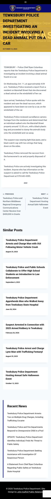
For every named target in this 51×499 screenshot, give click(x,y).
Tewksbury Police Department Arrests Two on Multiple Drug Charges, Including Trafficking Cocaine (25, 417)
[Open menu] (25, 2)
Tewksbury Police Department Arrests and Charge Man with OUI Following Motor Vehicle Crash (23, 244)
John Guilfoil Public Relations (30, 492)
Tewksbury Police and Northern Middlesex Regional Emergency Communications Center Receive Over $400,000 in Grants (12, 204)
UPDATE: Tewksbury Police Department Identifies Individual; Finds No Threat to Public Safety (25, 440)
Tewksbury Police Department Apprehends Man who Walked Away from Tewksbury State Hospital (25, 301)
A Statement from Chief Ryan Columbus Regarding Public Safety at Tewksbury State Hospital (25, 468)
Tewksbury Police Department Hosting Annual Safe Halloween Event (38, 201)
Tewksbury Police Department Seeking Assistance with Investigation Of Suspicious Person (24, 454)
